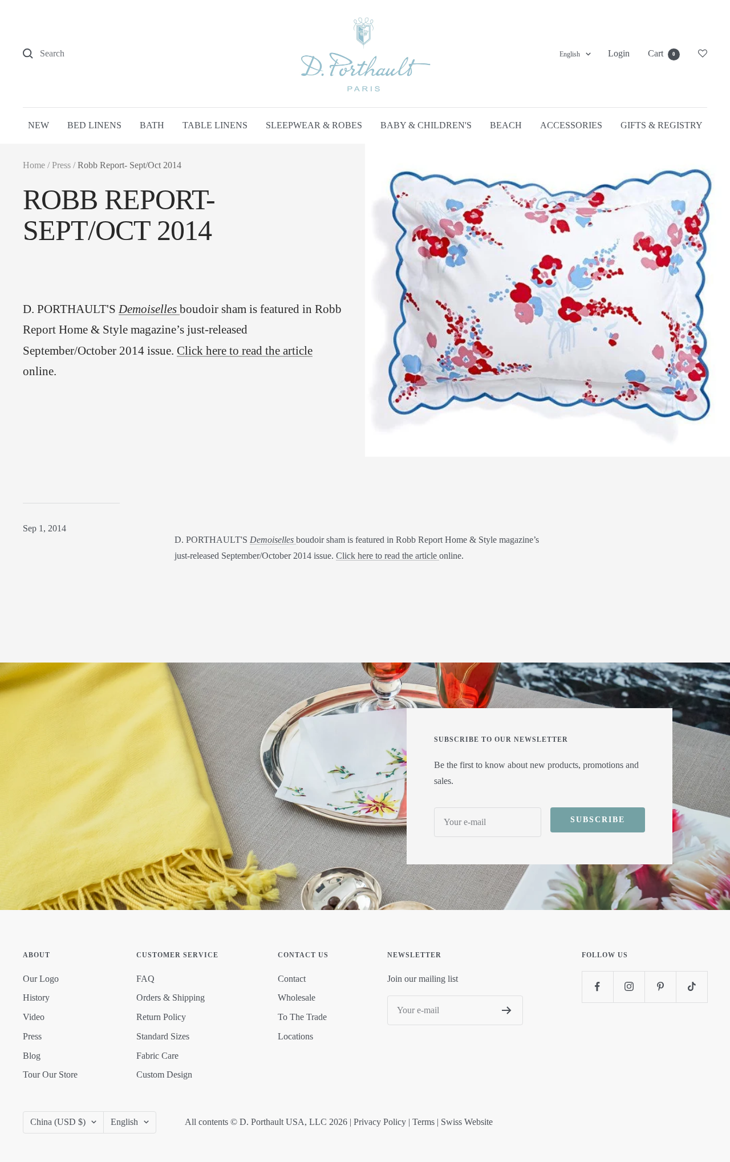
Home (34, 165)
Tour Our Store (50, 1074)
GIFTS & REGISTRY (661, 125)
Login (619, 53)
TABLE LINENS (215, 125)
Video (33, 1017)
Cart (661, 53)
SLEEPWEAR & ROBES (314, 125)
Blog (31, 1056)
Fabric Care (157, 1056)
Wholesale (296, 997)
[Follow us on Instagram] (628, 986)
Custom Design (164, 1074)
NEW (38, 125)
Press (61, 165)
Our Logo (41, 979)
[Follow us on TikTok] (691, 986)
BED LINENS (94, 125)
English (569, 54)
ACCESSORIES (571, 125)
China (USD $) (58, 1122)
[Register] (507, 1010)
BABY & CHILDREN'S (426, 125)
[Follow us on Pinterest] (660, 986)
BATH (152, 125)
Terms (423, 1122)
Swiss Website (467, 1122)
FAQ (145, 979)
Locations (295, 1036)
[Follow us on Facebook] (597, 986)
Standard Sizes (162, 1036)
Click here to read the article (245, 350)
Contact (292, 979)
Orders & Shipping (170, 997)
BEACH (506, 125)
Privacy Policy (380, 1122)
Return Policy (161, 1017)
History (36, 997)
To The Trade (302, 1017)
